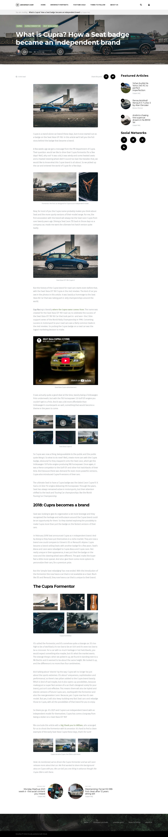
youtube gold (79, 5)
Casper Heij (27, 52)
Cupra (19, 26)
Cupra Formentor (32, 26)
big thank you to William (72, 725)
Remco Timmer (138, 108)
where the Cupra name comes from (68, 309)
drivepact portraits (59, 5)
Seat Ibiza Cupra (50, 26)
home (43, 5)
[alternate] (148, 5)
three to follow (97, 5)
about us (114, 5)
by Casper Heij (85, 12)
